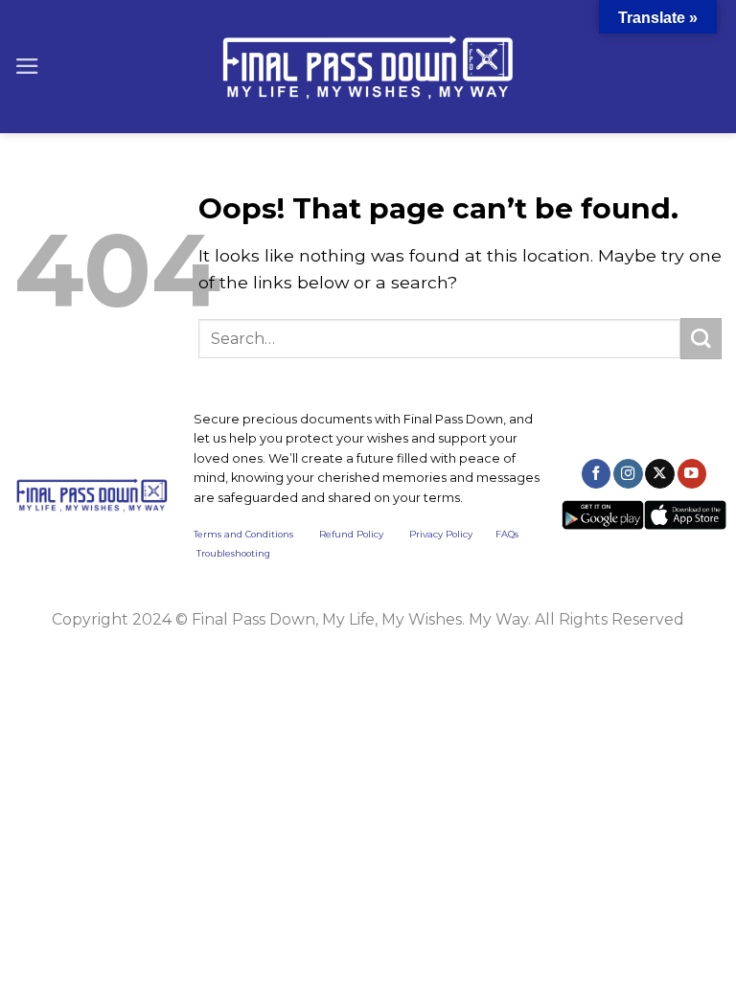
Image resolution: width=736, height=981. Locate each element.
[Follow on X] (659, 474)
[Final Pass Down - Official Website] (368, 66)
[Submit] (701, 338)
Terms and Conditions (256, 534)
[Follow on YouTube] (692, 474)
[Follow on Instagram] (627, 474)
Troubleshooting (233, 553)
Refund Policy (351, 534)
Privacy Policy (440, 534)
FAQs (506, 534)
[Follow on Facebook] (596, 474)
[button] (27, 66)
